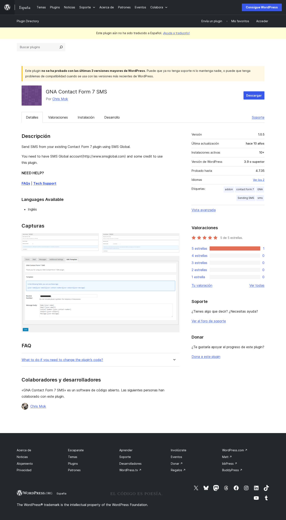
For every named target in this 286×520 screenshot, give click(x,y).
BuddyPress (232, 470)
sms (260, 197)
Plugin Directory (28, 21)
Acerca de (24, 450)
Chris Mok (60, 99)
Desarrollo (112, 117)
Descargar (254, 95)
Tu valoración (202, 285)
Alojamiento (25, 463)
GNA (260, 189)
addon (229, 189)
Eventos (176, 457)
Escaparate (76, 450)
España (61, 493)
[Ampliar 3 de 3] (174, 262)
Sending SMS (246, 197)
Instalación (86, 117)
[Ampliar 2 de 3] (174, 239)
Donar (177, 463)
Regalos (178, 470)
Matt (227, 457)
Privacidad (24, 470)
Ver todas (256, 285)
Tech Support (44, 183)
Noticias (22, 457)
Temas (72, 457)
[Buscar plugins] (61, 47)
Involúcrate (178, 450)
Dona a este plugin (206, 356)
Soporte (258, 117)
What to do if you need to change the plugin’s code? (62, 360)
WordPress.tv (130, 470)
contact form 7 (245, 189)
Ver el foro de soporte (209, 321)
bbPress (229, 463)
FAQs (26, 183)
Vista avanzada (204, 210)
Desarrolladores (130, 463)
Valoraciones (58, 117)
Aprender (126, 450)
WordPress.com (234, 450)
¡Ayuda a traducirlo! (176, 33)
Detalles (32, 117)
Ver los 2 (258, 179)
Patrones (74, 470)
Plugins (73, 463)
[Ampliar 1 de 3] (93, 239)
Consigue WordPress (262, 7)
